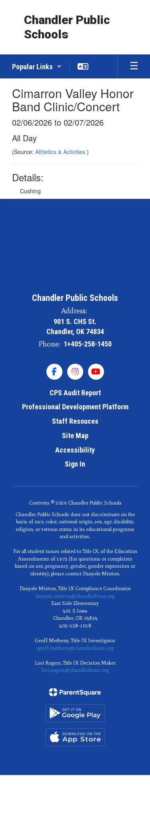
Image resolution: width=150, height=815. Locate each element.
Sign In (75, 464)
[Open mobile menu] (134, 66)
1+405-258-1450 (88, 344)
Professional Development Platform (75, 406)
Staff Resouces (75, 421)
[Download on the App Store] (75, 737)
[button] (37, 66)
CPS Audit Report (75, 392)
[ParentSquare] (75, 692)
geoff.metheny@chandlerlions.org (75, 648)
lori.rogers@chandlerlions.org (75, 670)
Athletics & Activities (61, 152)
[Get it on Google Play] (75, 713)
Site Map (75, 435)
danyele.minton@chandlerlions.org (75, 596)
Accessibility (75, 450)
